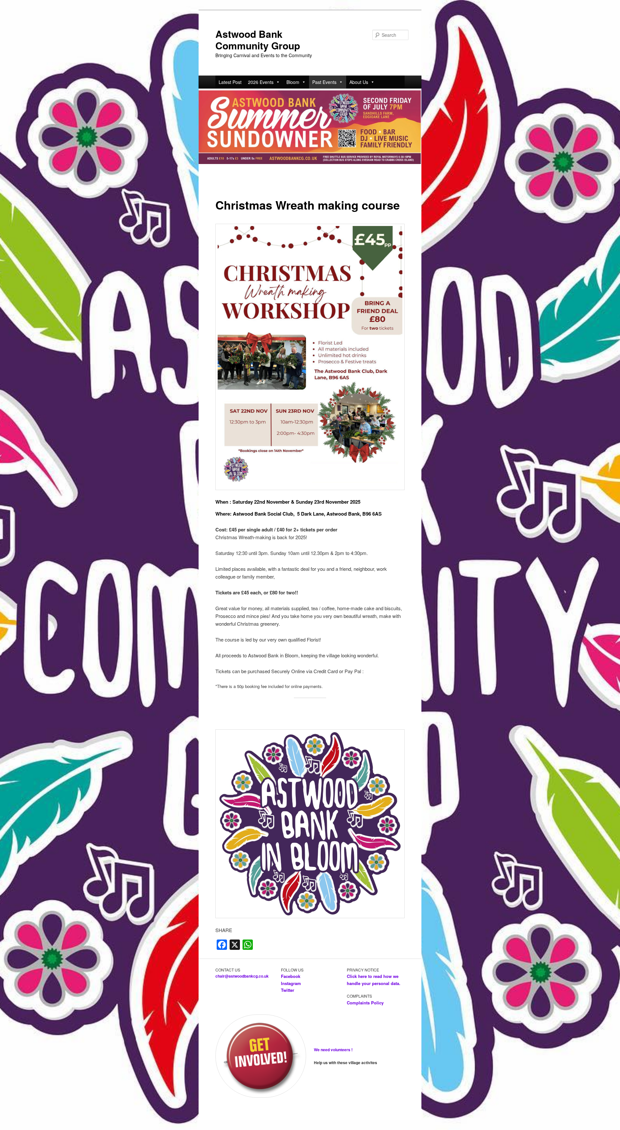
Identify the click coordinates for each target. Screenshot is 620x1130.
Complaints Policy (365, 1003)
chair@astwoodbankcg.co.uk (242, 976)
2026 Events (261, 82)
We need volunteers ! (333, 1050)
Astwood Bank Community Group (257, 39)
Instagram (291, 983)
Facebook (291, 976)
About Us (358, 82)
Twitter (287, 990)
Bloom (292, 82)
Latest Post (230, 82)
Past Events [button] (324, 82)
